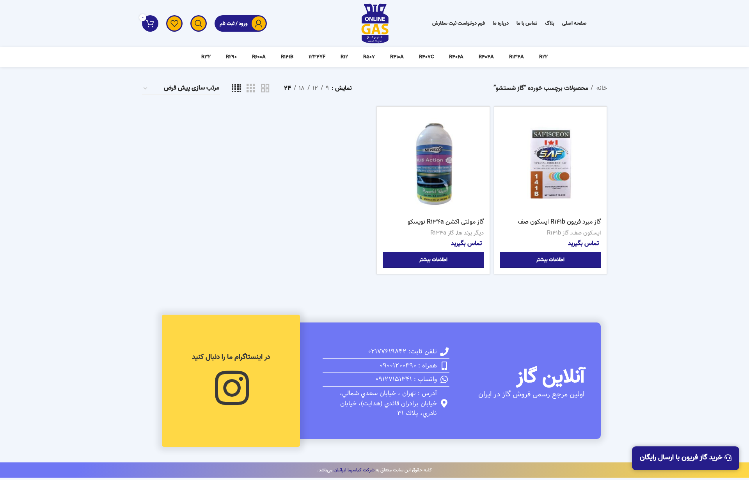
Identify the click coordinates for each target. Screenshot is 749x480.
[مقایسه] (506, 125)
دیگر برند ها (470, 233)
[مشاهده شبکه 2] (265, 89)
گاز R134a (442, 233)
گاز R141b (558, 233)
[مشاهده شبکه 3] (251, 89)
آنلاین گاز (550, 377)
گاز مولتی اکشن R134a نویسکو (446, 222)
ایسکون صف (586, 233)
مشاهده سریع (506, 143)
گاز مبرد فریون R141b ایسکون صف (559, 222)
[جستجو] (198, 23)
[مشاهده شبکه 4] (236, 89)
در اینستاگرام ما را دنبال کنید (231, 357)
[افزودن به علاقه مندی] (506, 160)
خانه (601, 88)
